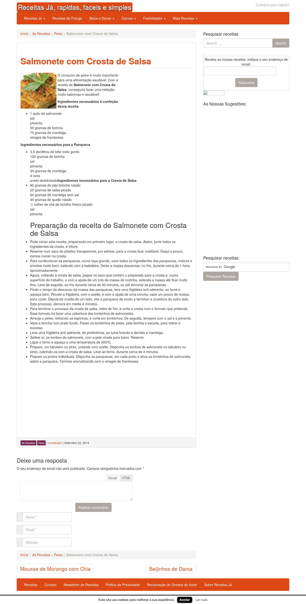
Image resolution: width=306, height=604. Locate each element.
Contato (50, 584)
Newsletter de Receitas (81, 584)
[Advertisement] (156, 103)
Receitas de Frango (67, 18)
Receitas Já (33, 18)
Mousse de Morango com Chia (55, 568)
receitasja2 (55, 443)
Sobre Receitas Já (218, 584)
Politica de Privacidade (123, 584)
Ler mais (202, 599)
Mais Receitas (184, 18)
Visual (112, 478)
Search (280, 43)
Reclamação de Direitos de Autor (172, 584)
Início (24, 33)
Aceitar (185, 599)
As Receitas (41, 33)
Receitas (30, 584)
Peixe (58, 33)
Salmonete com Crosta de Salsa (86, 61)
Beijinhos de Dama (170, 568)
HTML (126, 478)
